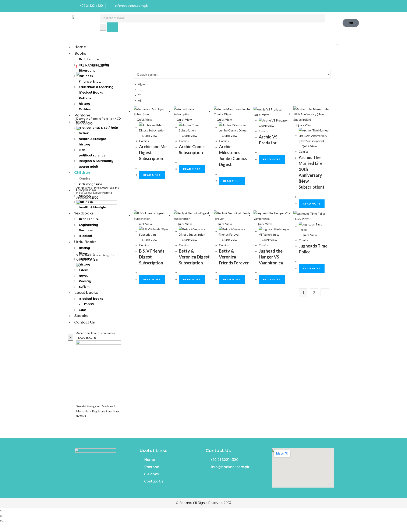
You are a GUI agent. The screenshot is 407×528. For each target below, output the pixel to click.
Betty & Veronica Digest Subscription (194, 256)
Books (80, 53)
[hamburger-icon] (337, 44)
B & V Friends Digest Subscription (151, 256)
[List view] (137, 67)
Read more (152, 175)
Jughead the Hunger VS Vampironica (271, 256)
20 (139, 95)
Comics (144, 141)
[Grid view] (135, 67)
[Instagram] (330, 6)
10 (139, 89)
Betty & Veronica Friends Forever (234, 256)
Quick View (144, 119)
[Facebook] (321, 6)
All (139, 100)
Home (80, 47)
